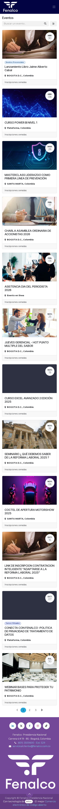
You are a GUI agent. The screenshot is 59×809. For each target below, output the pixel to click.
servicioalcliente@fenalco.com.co (31, 746)
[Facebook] (29, 725)
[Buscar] (45, 23)
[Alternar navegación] (54, 7)
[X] (21, 725)
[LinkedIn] (12, 725)
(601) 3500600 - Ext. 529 (31, 742)
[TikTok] (46, 725)
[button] (29, 793)
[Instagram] (37, 725)
